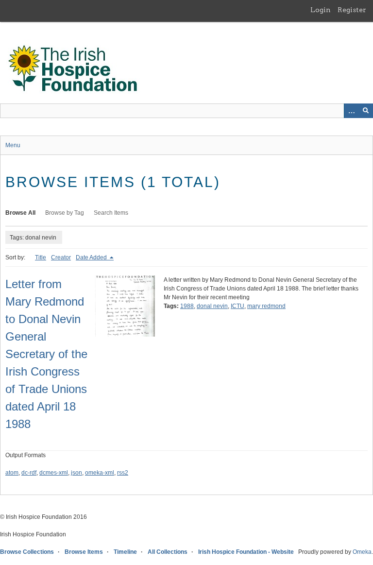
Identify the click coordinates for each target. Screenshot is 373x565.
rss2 (122, 472)
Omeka (362, 551)
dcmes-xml (53, 472)
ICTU (237, 306)
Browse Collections (27, 551)
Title (40, 257)
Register (352, 10)
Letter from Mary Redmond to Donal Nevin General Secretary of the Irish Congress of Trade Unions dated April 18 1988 (46, 353)
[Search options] (351, 110)
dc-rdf (28, 472)
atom (11, 472)
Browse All (20, 212)
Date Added (92, 257)
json (76, 472)
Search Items (111, 212)
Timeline (125, 551)
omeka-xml (99, 472)
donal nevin (212, 306)
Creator (61, 257)
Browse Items (84, 551)
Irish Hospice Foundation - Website (246, 551)
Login (320, 10)
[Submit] (365, 110)
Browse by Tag (64, 212)
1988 (187, 306)
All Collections (167, 551)
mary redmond (266, 306)
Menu (12, 145)
